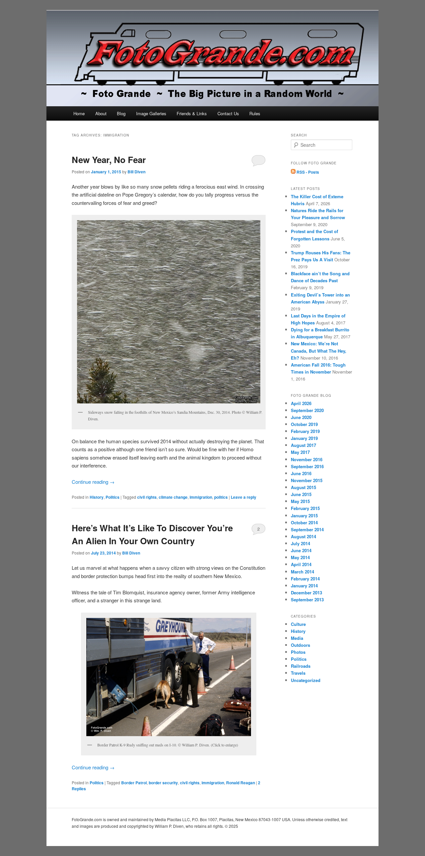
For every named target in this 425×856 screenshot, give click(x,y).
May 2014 (300, 557)
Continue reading (93, 481)
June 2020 (301, 417)
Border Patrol (134, 783)
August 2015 (303, 487)
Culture (298, 624)
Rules (254, 113)
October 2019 (304, 424)
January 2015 (304, 515)
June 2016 (301, 473)
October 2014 (304, 522)
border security (163, 783)
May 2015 (300, 501)
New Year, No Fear (109, 159)
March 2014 (302, 571)
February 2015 (305, 508)
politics (221, 497)
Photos (298, 652)
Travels (298, 673)
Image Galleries (151, 113)
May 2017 (300, 452)
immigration (201, 497)
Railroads (300, 666)
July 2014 (300, 543)
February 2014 (305, 578)
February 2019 (305, 431)
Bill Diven (136, 172)
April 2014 (301, 564)
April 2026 (301, 403)
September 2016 (307, 466)
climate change (173, 497)
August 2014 (303, 536)
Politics (113, 497)
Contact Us (228, 113)
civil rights (147, 497)
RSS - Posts (307, 172)
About (101, 113)
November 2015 (306, 480)
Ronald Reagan (240, 783)
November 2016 (306, 459)
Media (297, 638)
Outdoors (300, 645)
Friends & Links (192, 113)
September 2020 (307, 410)
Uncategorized (305, 680)
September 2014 (307, 529)
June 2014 (301, 550)
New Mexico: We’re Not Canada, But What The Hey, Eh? (318, 350)
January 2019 (304, 438)
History (97, 497)
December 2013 (306, 592)
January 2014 (304, 585)
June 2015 (301, 494)
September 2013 (307, 599)
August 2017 (303, 445)
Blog (121, 113)
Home (79, 113)
